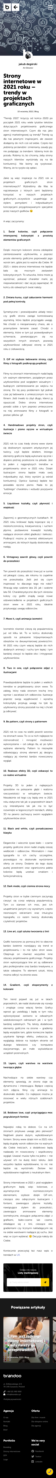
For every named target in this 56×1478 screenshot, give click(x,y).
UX (18, 1255)
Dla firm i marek (38, 1418)
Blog (37, 112)
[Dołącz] (45, 1282)
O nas (5, 1418)
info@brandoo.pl (14, 1394)
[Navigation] (50, 7)
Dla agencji (36, 1426)
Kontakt (6, 1422)
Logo (5, 1460)
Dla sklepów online (39, 1422)
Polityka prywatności (12, 1399)
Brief (5, 1430)
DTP (5, 1455)
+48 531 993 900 (14, 1392)
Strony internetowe (11, 1451)
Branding (7, 1447)
